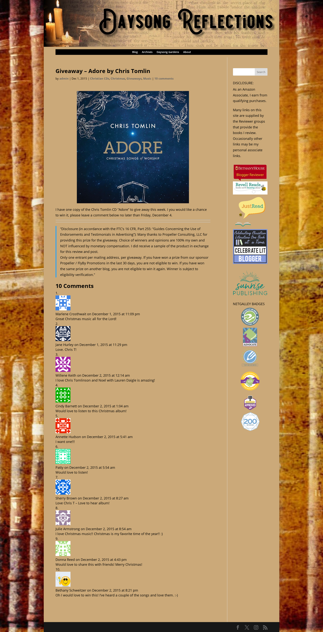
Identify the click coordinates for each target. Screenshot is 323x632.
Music (147, 78)
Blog (135, 52)
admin (64, 78)
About (187, 52)
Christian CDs (99, 78)
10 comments (163, 78)
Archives (147, 52)
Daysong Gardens (168, 52)
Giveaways (134, 78)
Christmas (118, 78)
